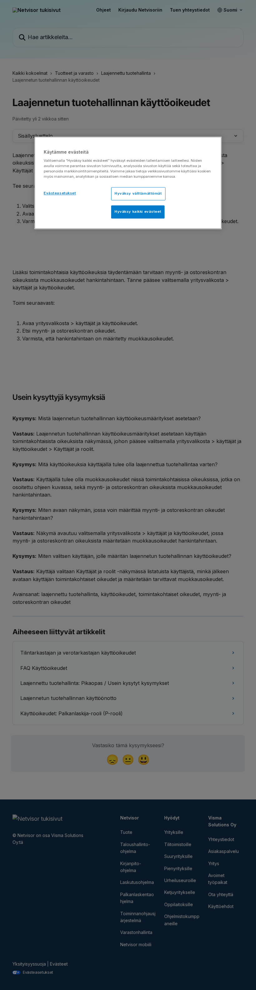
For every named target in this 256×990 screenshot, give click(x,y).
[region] (128, 182)
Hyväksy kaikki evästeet (138, 212)
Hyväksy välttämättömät (138, 193)
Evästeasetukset (60, 193)
